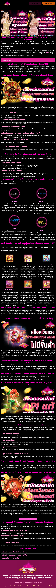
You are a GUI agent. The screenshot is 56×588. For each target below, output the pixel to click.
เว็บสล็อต (47, 52)
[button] (28, 7)
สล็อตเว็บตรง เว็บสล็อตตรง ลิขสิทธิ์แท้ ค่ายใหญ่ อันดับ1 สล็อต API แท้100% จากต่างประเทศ (32, 586)
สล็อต (44, 49)
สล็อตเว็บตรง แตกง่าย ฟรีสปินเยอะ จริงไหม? (14, 552)
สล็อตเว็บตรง (4, 42)
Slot (7, 45)
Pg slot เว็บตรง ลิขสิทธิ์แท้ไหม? (11, 558)
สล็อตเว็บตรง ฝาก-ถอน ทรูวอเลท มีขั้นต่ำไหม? (15, 555)
